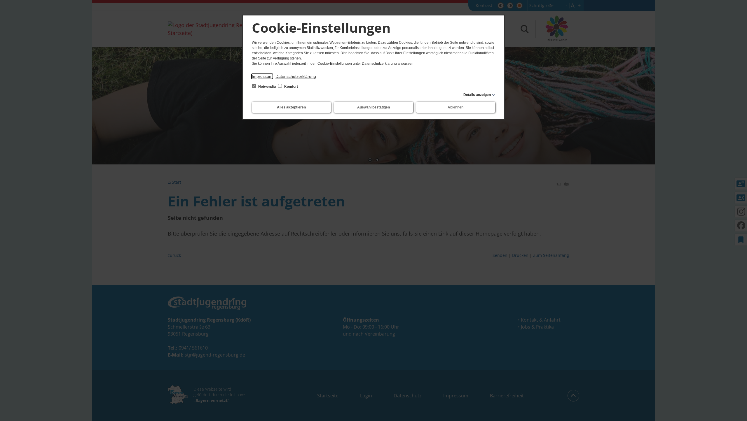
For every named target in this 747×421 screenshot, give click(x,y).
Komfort (290, 87)
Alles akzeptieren (291, 107)
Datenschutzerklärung (295, 76)
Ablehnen (455, 107)
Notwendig (267, 87)
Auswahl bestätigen (373, 107)
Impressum (262, 76)
